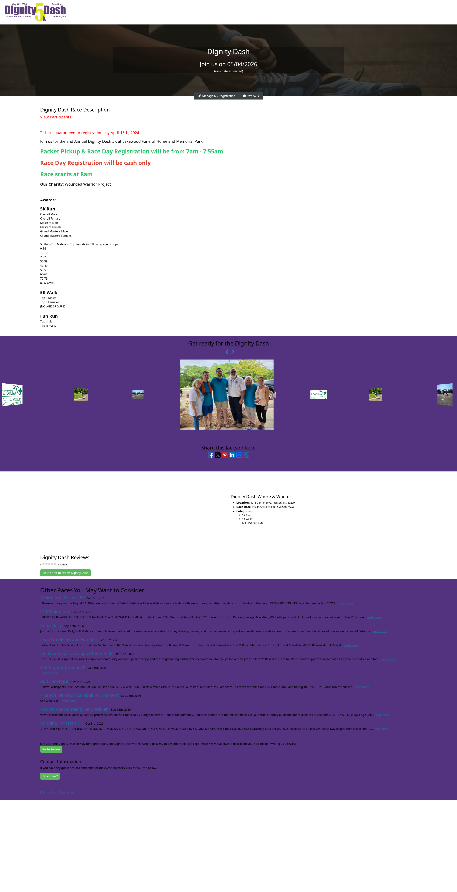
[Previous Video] (225, 352)
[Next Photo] (231, 352)
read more (345, 603)
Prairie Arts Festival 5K (62, 597)
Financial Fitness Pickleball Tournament (79, 695)
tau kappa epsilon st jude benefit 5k (76, 653)
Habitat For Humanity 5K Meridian (74, 709)
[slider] (49, 564)
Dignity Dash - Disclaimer (57, 792)
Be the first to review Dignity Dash (65, 573)
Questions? (50, 776)
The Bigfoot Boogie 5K (63, 667)
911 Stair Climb (55, 611)
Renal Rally (51, 625)
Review (251, 96)
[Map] (114, 508)
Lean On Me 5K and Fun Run (68, 639)
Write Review (51, 749)
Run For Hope (54, 681)
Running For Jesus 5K (61, 723)
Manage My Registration (218, 96)
